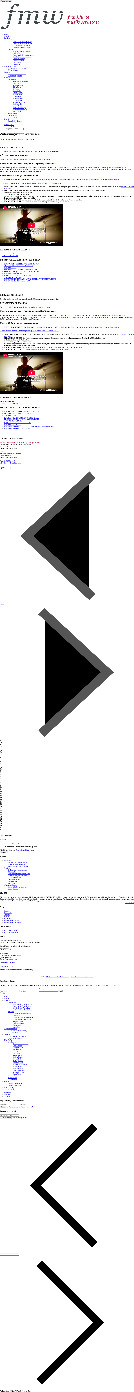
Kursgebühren (13, 70)
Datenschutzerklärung (23, 850)
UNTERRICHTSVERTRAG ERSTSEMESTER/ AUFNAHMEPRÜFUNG (30, 279)
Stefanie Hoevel (18, 100)
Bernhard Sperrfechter (20, 110)
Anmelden (11, 127)
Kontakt (7, 119)
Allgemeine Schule (10, 66)
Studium (7, 38)
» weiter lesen (129, 903)
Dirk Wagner (17, 111)
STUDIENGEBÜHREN (12, 277)
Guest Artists (12, 113)
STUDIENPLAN (10, 268)
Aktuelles (7, 36)
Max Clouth (17, 91)
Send (60, 991)
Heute (2, 604)
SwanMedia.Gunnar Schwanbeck (82, 977)
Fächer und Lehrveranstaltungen (23, 55)
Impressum (7, 918)
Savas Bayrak (17, 83)
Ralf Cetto (16, 89)
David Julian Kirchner (20, 102)
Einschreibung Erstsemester (22, 57)
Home (6, 34)
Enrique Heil (17, 96)
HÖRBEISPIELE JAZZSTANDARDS (17, 275)
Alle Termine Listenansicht (17, 74)
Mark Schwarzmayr (19, 108)
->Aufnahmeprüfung (34, 159)
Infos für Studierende (15, 123)
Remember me (13, 1107)
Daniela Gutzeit (18, 94)
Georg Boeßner (18, 85)
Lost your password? (26, 1107)
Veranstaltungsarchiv (15, 76)
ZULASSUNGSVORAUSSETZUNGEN (18, 413)
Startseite (7, 911)
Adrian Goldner (18, 93)
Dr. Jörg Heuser (18, 98)
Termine (7, 72)
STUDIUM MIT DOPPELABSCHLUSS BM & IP (21, 264)
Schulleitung (12, 115)
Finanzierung (17, 62)
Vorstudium (12, 40)
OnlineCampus (9, 125)
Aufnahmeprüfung (19, 59)
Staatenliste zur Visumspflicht (109, 179)
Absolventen (12, 117)
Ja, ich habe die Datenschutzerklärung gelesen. (20, 847)
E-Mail (3, 839)
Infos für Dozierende (15, 121)
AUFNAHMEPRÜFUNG (13, 273)
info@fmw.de (4, 463)
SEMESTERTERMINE (10, 256)
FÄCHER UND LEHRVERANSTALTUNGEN (20, 269)
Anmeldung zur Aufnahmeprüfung (111, 168)
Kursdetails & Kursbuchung (17, 68)
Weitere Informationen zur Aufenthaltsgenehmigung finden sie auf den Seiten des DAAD (32, 183)
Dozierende (12, 79)
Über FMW (8, 77)
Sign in (3, 1107)
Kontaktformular (15, 463)
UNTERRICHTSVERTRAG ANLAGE (60, 168)
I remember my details (19, 1117)
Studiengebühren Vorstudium (22, 47)
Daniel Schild (17, 104)
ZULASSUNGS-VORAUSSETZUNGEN (18, 266)
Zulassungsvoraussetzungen (22, 51)
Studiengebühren (18, 61)
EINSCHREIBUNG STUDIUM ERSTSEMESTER (21, 271)
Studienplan (16, 53)
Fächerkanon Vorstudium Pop (22, 42)
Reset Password (6, 1117)
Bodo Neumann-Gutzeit (20, 81)
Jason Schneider (18, 106)
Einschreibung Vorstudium (21, 45)
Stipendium (16, 64)
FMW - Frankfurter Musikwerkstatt (58, 977)
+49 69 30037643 (9, 461)
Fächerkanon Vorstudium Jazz (22, 44)
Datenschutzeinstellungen (12, 922)
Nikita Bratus (17, 87)
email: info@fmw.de (7, 966)
